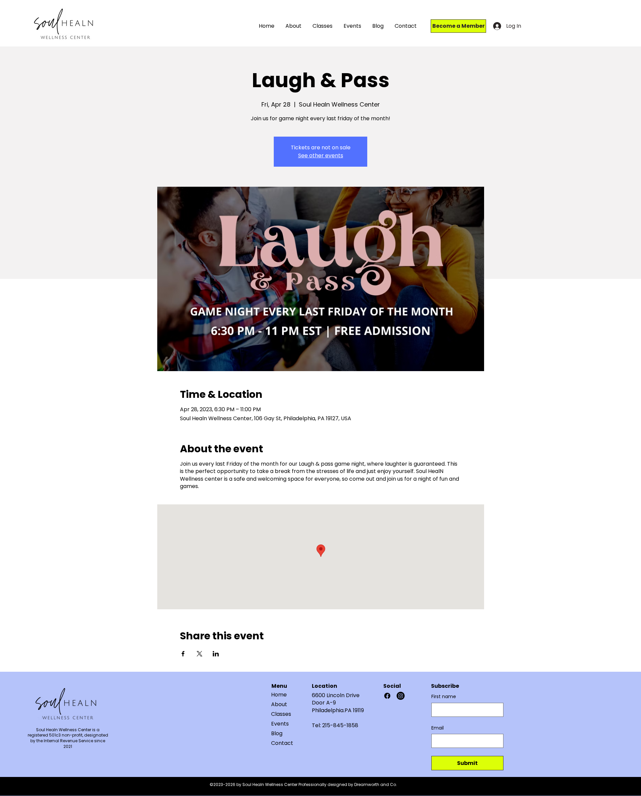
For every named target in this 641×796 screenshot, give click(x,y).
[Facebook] (387, 696)
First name (443, 696)
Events (280, 724)
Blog (276, 733)
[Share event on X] (199, 653)
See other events (320, 155)
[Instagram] (401, 696)
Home (279, 694)
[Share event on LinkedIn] (216, 653)
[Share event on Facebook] (183, 653)
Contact (282, 743)
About (279, 704)
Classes (281, 714)
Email (437, 728)
